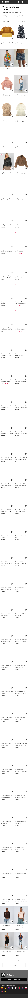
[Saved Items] (22, 2)
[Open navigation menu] (2, 2)
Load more (14, 965)
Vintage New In (8, 16)
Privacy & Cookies (19, 996)
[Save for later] (12, 38)
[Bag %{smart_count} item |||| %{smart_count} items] (26, 2)
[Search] (18, 2)
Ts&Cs (25, 996)
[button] (2, 988)
